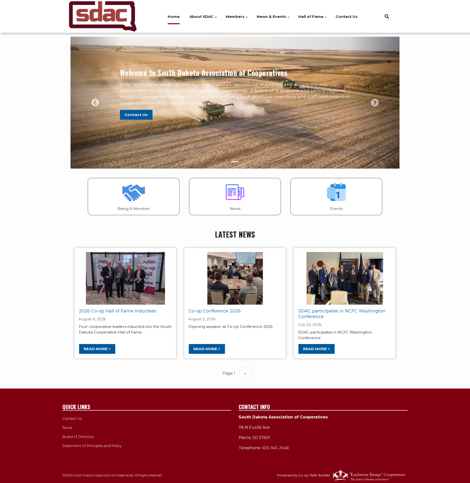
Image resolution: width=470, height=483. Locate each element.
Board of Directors (78, 437)
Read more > (97, 349)
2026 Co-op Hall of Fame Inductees (117, 311)
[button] (95, 103)
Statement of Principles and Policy (92, 446)
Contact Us (347, 16)
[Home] (102, 16)
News (67, 428)
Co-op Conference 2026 (214, 311)
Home (174, 16)
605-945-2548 (275, 448)
